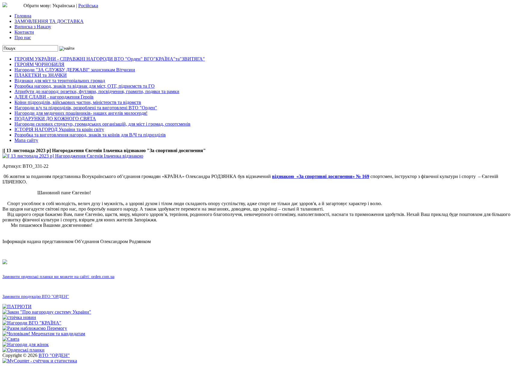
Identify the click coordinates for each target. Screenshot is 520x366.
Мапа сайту (26, 140)
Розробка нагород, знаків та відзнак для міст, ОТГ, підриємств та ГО (84, 86)
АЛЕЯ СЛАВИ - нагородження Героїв (54, 96)
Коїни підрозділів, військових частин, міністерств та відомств (77, 102)
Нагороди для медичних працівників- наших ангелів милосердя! (80, 113)
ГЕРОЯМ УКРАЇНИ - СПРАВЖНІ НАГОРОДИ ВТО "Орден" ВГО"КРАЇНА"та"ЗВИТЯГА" (109, 58)
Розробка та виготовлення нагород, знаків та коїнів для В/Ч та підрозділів (90, 134)
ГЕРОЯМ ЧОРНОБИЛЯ (39, 64)
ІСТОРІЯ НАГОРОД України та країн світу (59, 129)
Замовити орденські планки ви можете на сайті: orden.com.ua (58, 276)
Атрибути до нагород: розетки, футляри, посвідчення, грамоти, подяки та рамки (96, 91)
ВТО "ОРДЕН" (54, 355)
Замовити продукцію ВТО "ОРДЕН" (35, 296)
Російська (88, 5)
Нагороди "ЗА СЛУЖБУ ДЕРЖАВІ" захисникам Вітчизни (74, 69)
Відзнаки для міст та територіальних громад (59, 80)
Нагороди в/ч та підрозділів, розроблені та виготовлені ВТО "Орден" (85, 107)
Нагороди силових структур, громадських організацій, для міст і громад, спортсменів (102, 124)
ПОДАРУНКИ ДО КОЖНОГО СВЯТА (55, 118)
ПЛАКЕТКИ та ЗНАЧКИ (40, 75)
